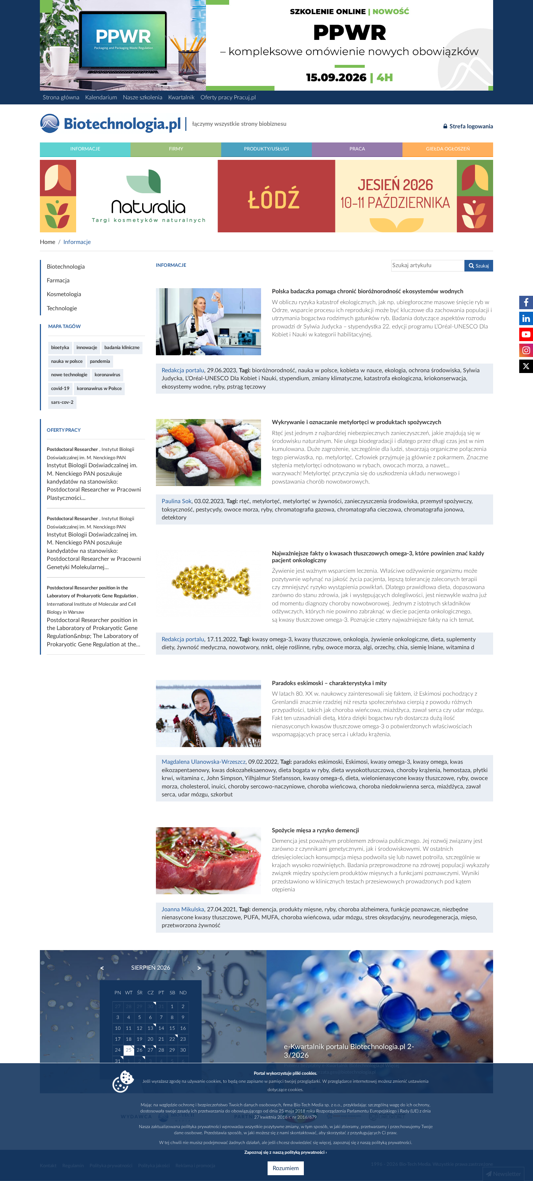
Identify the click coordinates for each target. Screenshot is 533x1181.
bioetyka (60, 347)
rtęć (244, 501)
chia (402, 647)
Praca (357, 149)
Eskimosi (357, 762)
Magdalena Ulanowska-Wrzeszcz (203, 762)
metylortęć (266, 501)
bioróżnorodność (273, 370)
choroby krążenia (418, 770)
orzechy (384, 647)
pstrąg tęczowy (246, 387)
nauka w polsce (67, 361)
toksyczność (177, 510)
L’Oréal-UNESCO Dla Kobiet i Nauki (230, 378)
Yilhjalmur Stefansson (272, 778)
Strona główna (61, 97)
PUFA (251, 917)
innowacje (87, 347)
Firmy (176, 149)
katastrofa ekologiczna (392, 378)
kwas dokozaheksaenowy (244, 770)
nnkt (267, 647)
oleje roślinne (292, 647)
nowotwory (243, 647)
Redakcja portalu (183, 370)
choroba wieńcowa (331, 787)
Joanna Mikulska (183, 909)
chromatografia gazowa (304, 510)
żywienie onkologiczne (399, 639)
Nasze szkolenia (142, 97)
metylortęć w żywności (312, 501)
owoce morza (241, 510)
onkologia (355, 639)
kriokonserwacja (445, 378)
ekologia (395, 370)
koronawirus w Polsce (99, 388)
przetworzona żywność (191, 925)
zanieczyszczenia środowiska (380, 501)
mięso (468, 917)
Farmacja (58, 280)
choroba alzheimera (363, 909)
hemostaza (456, 770)
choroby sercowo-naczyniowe (266, 787)
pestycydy (208, 510)
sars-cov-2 (62, 402)
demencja (264, 909)
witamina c (190, 778)
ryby (218, 387)
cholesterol (194, 787)
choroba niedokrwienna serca (396, 787)
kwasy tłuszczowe (317, 639)
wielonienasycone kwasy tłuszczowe (407, 778)
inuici (218, 787)
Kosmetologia (64, 294)
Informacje (85, 149)
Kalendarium (101, 97)
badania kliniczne (122, 347)
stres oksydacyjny (387, 917)
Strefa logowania (470, 126)
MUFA (269, 917)
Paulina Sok (176, 501)
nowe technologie (69, 375)
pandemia (100, 361)
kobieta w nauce (361, 370)
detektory (174, 518)
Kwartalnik (181, 97)
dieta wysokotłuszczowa (362, 770)
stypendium (294, 378)
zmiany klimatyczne (336, 378)
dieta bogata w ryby (303, 770)
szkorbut (222, 794)
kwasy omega (430, 762)
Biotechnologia (66, 267)
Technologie (62, 308)
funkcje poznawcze (415, 909)
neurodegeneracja (435, 917)
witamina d (460, 647)
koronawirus (107, 375)
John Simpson (224, 778)
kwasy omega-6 (323, 778)
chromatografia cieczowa (369, 510)
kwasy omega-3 (272, 639)
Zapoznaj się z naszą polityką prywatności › (285, 1152)
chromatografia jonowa (433, 510)
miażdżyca (450, 787)
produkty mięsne (300, 909)
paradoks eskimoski (318, 762)
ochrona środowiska (434, 370)
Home (47, 242)
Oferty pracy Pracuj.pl (228, 97)
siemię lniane (426, 647)
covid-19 (60, 388)
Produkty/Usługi (266, 149)
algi (367, 647)
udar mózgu (193, 794)
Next (196, 968)
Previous (105, 968)
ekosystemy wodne (186, 387)
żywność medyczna (201, 647)
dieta (437, 639)
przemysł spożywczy (445, 501)
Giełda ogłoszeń (448, 149)
